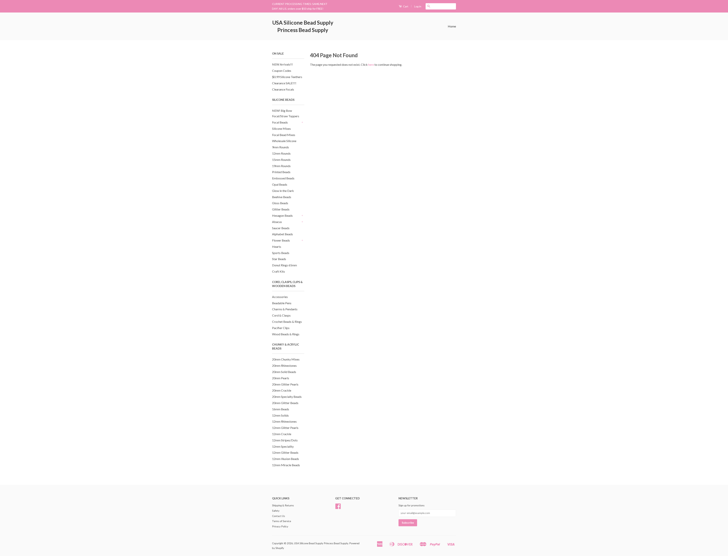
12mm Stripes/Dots (285, 440)
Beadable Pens (281, 303)
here (371, 64)
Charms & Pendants (284, 309)
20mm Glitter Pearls (285, 384)
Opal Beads (279, 184)
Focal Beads (280, 122)
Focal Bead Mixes (283, 135)
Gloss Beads (280, 203)
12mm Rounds (281, 153)
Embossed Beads (283, 178)
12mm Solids (280, 415)
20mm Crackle (281, 390)
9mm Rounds (280, 147)
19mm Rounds (281, 166)
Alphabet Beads (282, 234)
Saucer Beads (280, 228)
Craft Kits (278, 271)
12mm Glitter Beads (285, 452)
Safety (275, 510)
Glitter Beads (280, 209)
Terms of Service (281, 521)
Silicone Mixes (281, 128)
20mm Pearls (280, 378)
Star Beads (279, 259)
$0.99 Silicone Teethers (287, 77)
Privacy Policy (280, 526)
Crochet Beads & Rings (287, 321)
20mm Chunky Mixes (286, 359)
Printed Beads (281, 172)
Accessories (280, 297)
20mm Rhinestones (284, 365)
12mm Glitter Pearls (285, 427)
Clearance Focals (283, 89)
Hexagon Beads (282, 215)
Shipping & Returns (283, 505)
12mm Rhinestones (284, 421)
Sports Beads (280, 253)
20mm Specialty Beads (287, 396)
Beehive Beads (281, 197)
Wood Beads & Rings (285, 334)
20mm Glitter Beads (285, 403)
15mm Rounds (281, 159)
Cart (405, 6)
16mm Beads (280, 409)
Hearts (276, 246)
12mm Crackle (281, 434)
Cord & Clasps (281, 315)
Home (452, 26)
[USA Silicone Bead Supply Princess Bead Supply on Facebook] (338, 507)
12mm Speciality (283, 446)
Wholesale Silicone (284, 141)
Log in (417, 6)
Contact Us (278, 516)
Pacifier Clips (280, 328)
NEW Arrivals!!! (282, 64)
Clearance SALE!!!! (284, 83)
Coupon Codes (281, 70)
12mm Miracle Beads (286, 465)
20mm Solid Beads (284, 372)
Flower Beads (281, 240)
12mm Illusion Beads (285, 459)
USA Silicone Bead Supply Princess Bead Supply (302, 26)
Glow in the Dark (283, 190)
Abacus (277, 222)
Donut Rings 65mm (284, 265)
